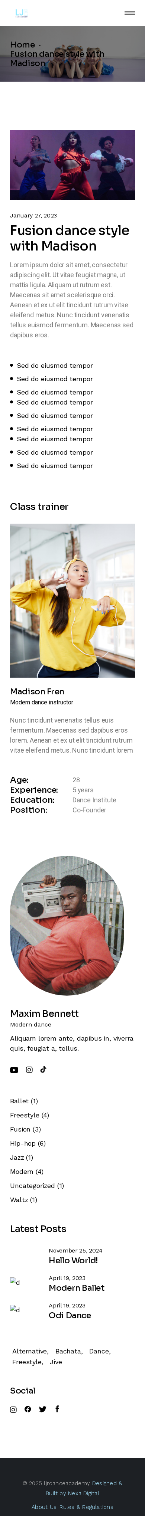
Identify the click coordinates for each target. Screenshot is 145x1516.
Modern (21, 1171)
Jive (56, 1362)
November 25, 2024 (76, 1250)
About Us (44, 1507)
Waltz (19, 1200)
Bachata (68, 1351)
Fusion (20, 1129)
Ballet (19, 1101)
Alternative (29, 1351)
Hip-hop (23, 1143)
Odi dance (70, 1315)
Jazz (17, 1157)
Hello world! (73, 1260)
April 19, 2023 (67, 1277)
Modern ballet (76, 1288)
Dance (99, 1351)
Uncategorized (32, 1185)
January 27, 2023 (33, 215)
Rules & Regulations (85, 1507)
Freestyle (24, 1115)
